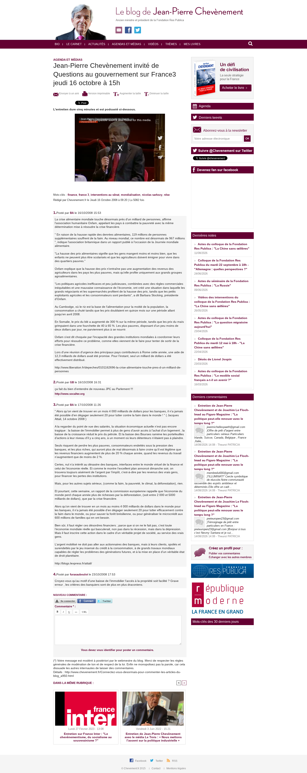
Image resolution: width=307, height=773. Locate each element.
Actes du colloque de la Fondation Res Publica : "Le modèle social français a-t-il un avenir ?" (220, 375)
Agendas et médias (126, 44)
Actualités (96, 44)
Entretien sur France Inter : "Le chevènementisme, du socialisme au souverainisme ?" (86, 737)
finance (72, 194)
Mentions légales (176, 768)
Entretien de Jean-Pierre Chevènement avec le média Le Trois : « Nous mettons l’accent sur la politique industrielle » (153, 737)
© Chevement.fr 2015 (133, 768)
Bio (57, 44)
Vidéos (153, 44)
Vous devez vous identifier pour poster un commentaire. (117, 650)
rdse (167, 194)
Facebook (141, 760)
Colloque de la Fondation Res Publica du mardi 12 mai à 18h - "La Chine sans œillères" (219, 343)
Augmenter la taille (130, 93)
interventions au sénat (105, 194)
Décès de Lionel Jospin (215, 359)
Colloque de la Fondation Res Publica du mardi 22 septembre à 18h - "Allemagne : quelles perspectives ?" (221, 265)
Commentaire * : (65, 606)
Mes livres (191, 44)
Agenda (205, 106)
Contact (156, 768)
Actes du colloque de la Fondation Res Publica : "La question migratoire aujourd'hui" (221, 322)
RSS (174, 760)
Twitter (160, 760)
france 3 (84, 194)
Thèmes (171, 44)
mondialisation (130, 194)
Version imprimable (99, 93)
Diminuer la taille (159, 93)
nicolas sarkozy (152, 194)
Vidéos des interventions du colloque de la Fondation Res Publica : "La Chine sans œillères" (222, 302)
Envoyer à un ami (68, 93)
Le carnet (74, 44)
